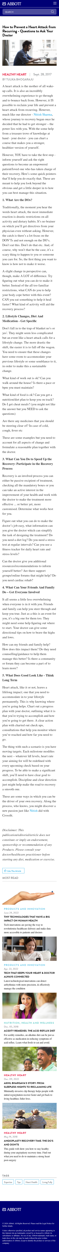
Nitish (34, 810)
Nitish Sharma (43, 114)
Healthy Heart (14, 74)
